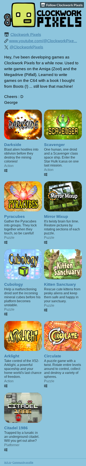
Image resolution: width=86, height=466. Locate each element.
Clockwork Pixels (25, 34)
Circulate (52, 356)
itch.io (7, 462)
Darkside (12, 144)
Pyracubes (14, 216)
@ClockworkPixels (26, 47)
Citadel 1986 (16, 428)
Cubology (13, 284)
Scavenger (54, 144)
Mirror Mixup (56, 216)
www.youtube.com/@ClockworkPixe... (43, 41)
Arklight (11, 356)
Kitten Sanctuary (60, 284)
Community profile (23, 462)
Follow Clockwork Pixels (64, 5)
